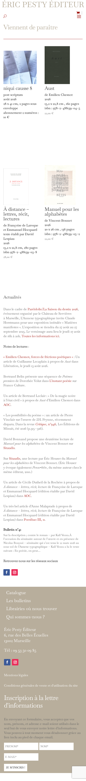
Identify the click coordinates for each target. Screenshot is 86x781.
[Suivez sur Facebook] (6, 572)
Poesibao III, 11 (34, 519)
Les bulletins (18, 600)
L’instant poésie (60, 381)
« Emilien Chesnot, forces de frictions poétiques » (38, 357)
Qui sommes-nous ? (25, 616)
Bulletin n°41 (12, 529)
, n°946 (45, 424)
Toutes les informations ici (40, 336)
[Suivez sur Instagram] (14, 572)
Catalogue (16, 592)
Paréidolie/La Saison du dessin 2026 (53, 309)
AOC (7, 405)
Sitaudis (9, 448)
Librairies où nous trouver (31, 608)
